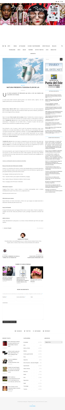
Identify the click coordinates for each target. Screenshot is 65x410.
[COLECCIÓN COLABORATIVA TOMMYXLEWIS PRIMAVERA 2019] (41, 250)
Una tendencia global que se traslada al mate (53, 191)
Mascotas (53, 49)
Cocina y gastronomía (34, 46)
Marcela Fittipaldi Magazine (32, 11)
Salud (24, 49)
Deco (19, 49)
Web (32, 297)
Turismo (30, 49)
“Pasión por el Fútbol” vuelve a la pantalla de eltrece (52, 120)
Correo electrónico (21, 297)
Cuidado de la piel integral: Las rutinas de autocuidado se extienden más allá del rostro (53, 108)
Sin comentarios (40, 228)
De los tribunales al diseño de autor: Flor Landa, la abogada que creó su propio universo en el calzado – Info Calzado (53, 143)
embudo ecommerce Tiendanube (50, 190)
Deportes (33, 53)
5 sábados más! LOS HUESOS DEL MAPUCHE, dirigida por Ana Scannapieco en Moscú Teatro (53, 186)
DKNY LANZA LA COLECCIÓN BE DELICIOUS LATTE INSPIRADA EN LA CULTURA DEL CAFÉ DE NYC (53, 112)
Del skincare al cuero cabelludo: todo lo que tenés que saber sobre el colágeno (53, 158)
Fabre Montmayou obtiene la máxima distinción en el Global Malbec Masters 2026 (53, 96)
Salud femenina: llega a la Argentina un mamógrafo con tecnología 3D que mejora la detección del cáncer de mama (53, 163)
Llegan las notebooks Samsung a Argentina (53, 182)
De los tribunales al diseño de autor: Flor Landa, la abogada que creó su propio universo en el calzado (53, 146)
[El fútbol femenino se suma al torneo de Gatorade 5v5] (5, 250)
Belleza (54, 46)
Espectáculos (46, 46)
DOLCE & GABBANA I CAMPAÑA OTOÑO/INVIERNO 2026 (51, 104)
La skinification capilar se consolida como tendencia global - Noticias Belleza (52, 155)
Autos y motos (39, 49)
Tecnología (12, 49)
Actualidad (22, 46)
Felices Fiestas (26, 368)
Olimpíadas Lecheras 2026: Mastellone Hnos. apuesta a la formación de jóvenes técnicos (53, 173)
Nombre (5, 297)
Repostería (25, 380)
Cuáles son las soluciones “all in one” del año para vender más (52, 178)
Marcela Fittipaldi (7, 228)
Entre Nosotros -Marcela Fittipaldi (30, 362)
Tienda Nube (48, 166)
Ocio (47, 49)
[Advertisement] (32, 34)
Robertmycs (48, 177)
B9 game (47, 181)
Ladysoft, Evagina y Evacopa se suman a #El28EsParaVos (8, 278)
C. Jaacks (45, 401)
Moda (15, 46)
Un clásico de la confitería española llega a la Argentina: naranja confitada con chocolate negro (53, 131)
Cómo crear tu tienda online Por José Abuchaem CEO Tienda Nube (53, 168)
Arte (9, 46)
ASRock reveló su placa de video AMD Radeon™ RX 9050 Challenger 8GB (53, 100)
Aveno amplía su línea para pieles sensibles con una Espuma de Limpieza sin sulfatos (53, 124)
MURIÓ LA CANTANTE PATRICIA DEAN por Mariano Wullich (53, 151)
